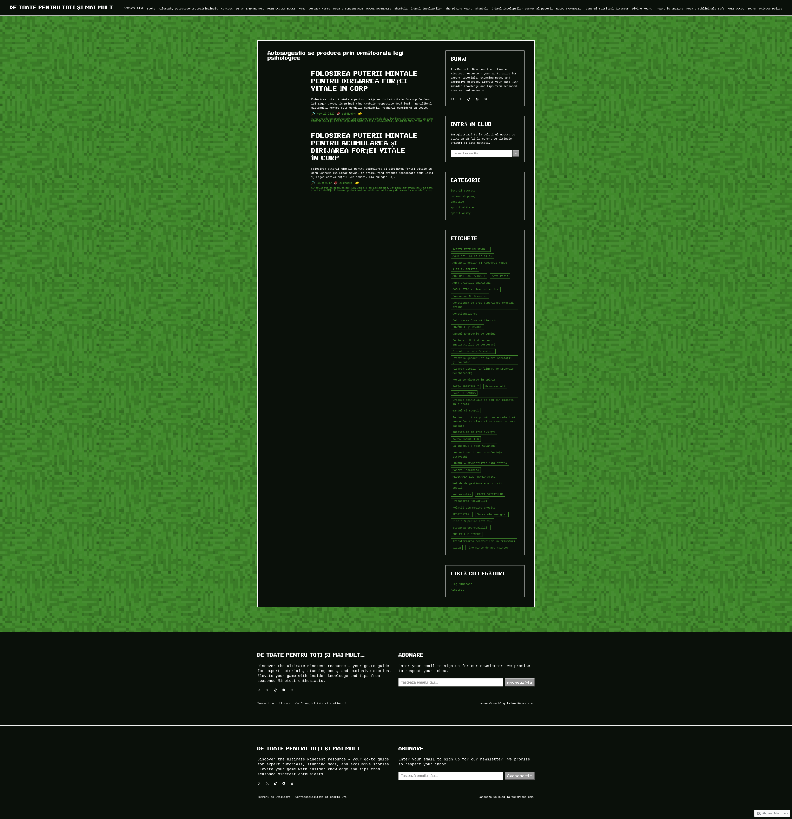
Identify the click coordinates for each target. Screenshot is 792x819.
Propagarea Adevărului (470, 501)
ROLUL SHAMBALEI (378, 8)
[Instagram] (485, 99)
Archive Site (134, 7)
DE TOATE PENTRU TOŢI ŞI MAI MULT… (64, 7)
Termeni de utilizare (273, 703)
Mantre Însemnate (466, 470)
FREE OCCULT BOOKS (281, 8)
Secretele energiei (492, 514)
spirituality (349, 113)
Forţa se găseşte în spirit (474, 379)
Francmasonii (495, 386)
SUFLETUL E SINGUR (467, 534)
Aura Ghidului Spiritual (471, 282)
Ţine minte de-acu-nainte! (487, 547)
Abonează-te (519, 682)
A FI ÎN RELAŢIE (465, 269)
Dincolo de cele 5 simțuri (473, 351)
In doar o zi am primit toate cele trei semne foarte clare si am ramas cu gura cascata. (484, 422)
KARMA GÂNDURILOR (466, 439)
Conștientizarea (465, 313)
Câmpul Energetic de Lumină (474, 333)
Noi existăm (462, 494)
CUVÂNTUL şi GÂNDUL (467, 327)
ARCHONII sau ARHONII (469, 276)
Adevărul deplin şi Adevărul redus (480, 262)
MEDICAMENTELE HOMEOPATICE (474, 476)
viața (457, 547)
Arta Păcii (500, 276)
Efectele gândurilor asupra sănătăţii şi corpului (482, 360)
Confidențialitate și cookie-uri (320, 703)
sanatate (457, 201)
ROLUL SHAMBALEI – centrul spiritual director (592, 8)
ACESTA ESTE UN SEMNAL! (471, 249)
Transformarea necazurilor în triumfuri (484, 541)
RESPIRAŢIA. (462, 514)
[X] (460, 99)
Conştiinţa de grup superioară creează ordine (483, 305)
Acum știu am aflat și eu (472, 256)
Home (302, 8)
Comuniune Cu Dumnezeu (470, 296)
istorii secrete (463, 190)
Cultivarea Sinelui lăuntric (475, 320)
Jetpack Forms (319, 8)
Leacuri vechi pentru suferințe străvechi (477, 454)
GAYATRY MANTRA (464, 393)
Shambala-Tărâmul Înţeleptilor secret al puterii (514, 8)
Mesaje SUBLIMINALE (348, 8)
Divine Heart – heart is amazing (657, 8)
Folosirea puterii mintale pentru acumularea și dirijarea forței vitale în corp (383, 120)
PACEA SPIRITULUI (490, 494)
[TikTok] (468, 99)
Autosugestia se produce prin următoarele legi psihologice (349, 118)
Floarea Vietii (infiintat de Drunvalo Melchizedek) (483, 371)
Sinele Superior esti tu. (472, 521)
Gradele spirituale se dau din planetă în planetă (483, 402)
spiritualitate (462, 207)
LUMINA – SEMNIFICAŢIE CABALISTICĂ (480, 463)
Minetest (457, 589)
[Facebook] (477, 99)
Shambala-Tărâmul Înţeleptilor (418, 8)
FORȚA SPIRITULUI (466, 386)
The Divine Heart (459, 8)
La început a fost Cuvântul (474, 446)
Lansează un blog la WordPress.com (505, 703)
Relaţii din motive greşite (474, 507)
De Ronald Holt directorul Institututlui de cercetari (474, 342)
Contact (227, 8)
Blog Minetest (461, 584)
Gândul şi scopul (466, 410)
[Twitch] (452, 99)
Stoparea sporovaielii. (471, 527)
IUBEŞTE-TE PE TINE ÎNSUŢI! (474, 432)
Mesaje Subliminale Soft (705, 8)
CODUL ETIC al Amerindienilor (476, 289)
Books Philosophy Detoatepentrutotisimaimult (182, 8)
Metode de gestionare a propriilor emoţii (480, 485)
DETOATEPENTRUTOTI (250, 8)
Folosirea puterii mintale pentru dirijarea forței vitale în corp (364, 81)
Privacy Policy (770, 8)
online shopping (463, 196)
